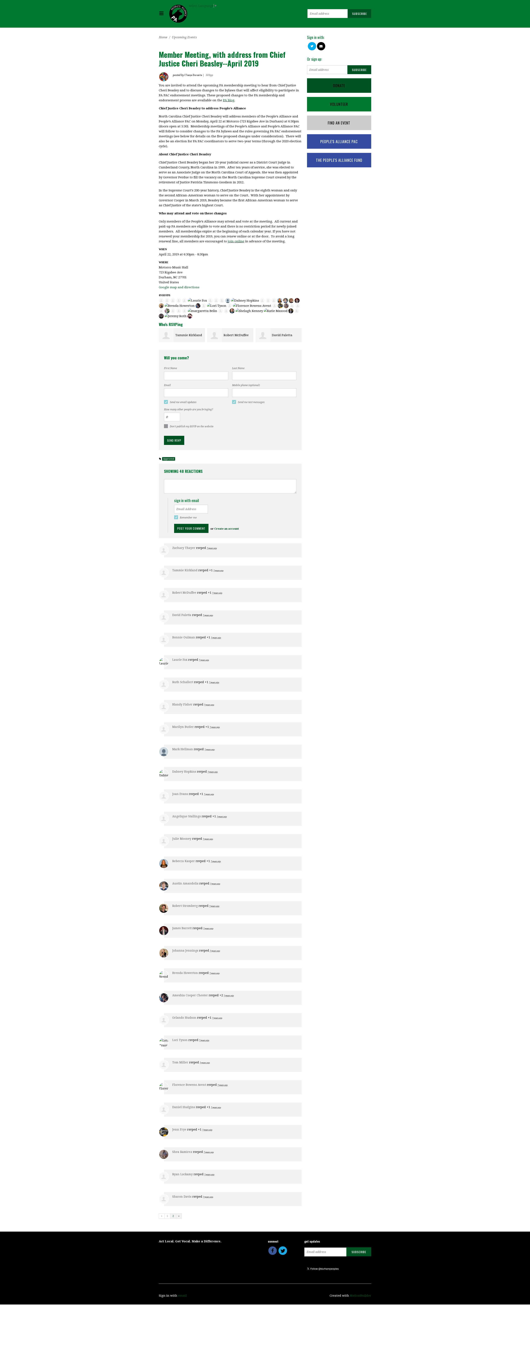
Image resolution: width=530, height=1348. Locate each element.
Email (167, 385)
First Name (170, 368)
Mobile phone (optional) (246, 385)
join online (236, 241)
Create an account (226, 528)
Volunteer (339, 104)
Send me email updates (183, 402)
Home (163, 37)
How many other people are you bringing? (188, 409)
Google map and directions (179, 287)
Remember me (188, 517)
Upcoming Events (184, 37)
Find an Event (339, 123)
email (182, 1295)
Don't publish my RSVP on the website (191, 426)
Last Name (238, 368)
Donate (339, 85)
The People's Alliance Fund (339, 160)
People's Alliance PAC (339, 141)
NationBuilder (360, 1295)
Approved (168, 459)
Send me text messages (251, 402)
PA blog (228, 100)
